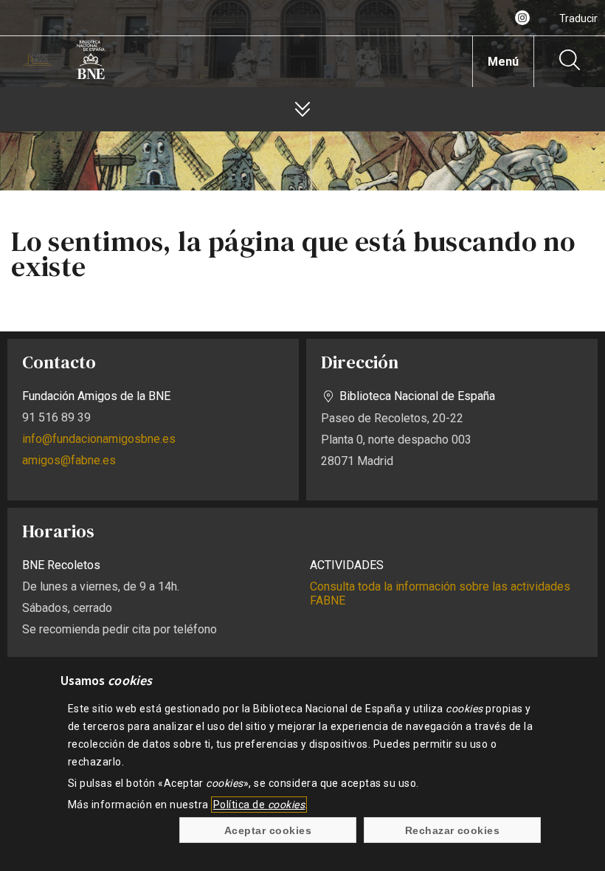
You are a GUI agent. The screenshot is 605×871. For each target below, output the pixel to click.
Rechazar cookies (452, 830)
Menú (503, 62)
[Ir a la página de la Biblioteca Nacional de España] (91, 76)
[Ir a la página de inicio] (37, 62)
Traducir (578, 18)
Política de (259, 804)
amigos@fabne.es (69, 460)
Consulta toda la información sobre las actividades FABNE (440, 593)
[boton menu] (302, 109)
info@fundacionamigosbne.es (99, 439)
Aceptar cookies (267, 830)
